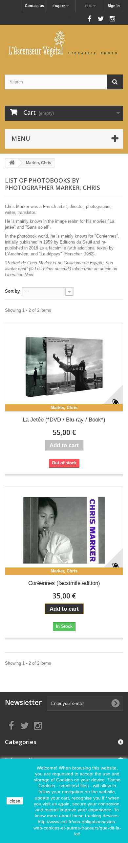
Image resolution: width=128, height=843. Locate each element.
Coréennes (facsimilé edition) (64, 583)
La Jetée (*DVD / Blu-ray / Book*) (64, 420)
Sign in (114, 6)
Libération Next (19, 274)
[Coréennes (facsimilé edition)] (64, 530)
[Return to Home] (12, 163)
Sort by (12, 291)
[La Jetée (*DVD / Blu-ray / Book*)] (64, 367)
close (15, 800)
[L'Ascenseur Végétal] (64, 44)
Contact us (34, 6)
